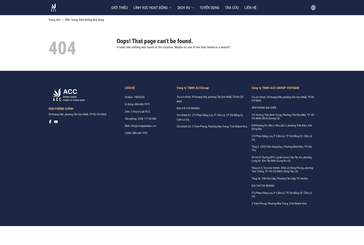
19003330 (139, 97)
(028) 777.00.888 (147, 118)
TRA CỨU (232, 7)
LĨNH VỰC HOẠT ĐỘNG (150, 7)
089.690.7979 (140, 133)
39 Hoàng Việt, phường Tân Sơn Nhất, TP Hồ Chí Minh (77, 114)
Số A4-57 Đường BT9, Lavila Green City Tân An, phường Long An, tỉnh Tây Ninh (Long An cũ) (281, 159)
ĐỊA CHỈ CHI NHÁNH (188, 108)
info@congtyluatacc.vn (143, 126)
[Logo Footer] (67, 95)
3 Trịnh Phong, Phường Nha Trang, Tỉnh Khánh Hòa (279, 203)
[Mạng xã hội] (50, 122)
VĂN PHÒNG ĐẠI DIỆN (264, 107)
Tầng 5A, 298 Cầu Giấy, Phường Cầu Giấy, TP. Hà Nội (280, 178)
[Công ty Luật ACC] (53, 7)
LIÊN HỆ (250, 7)
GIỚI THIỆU (119, 7)
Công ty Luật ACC (140, 111)
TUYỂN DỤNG (209, 7)
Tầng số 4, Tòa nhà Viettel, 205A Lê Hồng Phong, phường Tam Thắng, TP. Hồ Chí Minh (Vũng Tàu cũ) (282, 169)
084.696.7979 (142, 104)
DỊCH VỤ (183, 7)
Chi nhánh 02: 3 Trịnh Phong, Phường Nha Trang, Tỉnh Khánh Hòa (212, 126)
